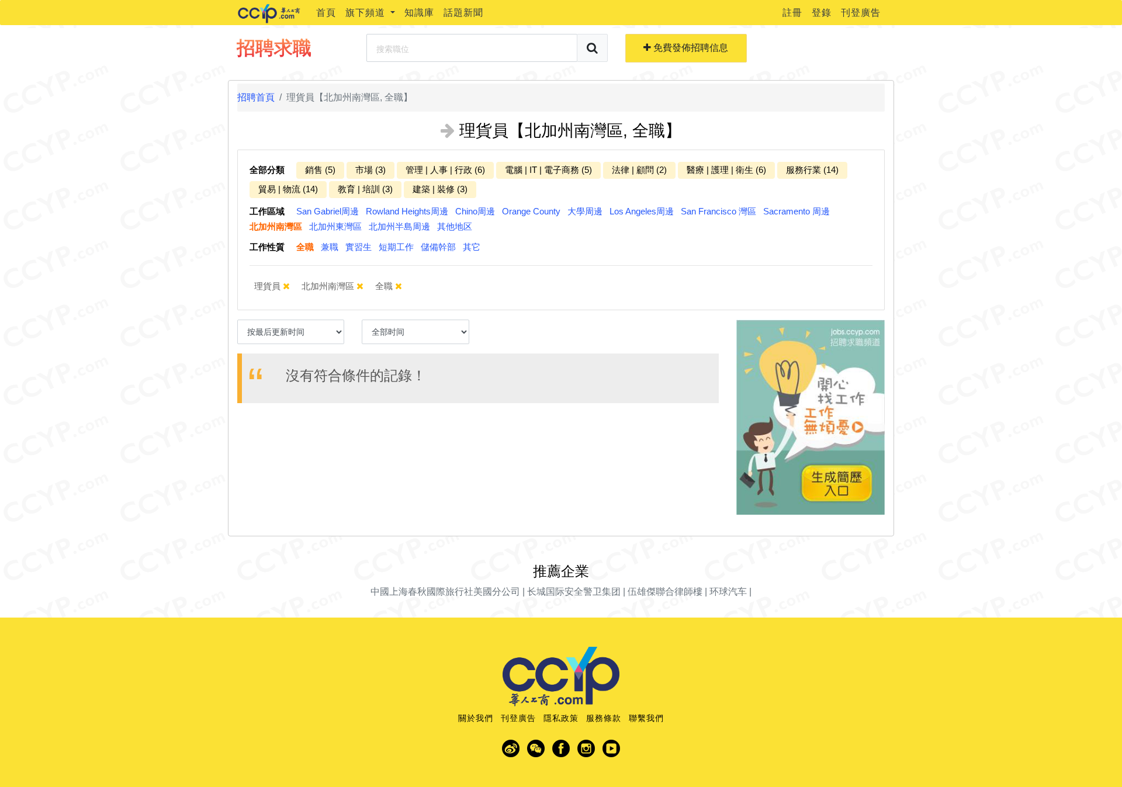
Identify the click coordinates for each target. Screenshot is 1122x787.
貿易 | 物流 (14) (288, 189)
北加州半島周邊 (399, 226)
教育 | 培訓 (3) (365, 189)
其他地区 (454, 226)
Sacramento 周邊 (796, 211)
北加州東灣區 (335, 226)
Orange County (531, 211)
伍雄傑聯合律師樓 (665, 592)
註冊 (792, 13)
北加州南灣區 (276, 226)
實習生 (358, 247)
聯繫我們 (646, 718)
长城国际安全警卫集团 (574, 592)
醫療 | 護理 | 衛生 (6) (726, 170)
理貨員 (268, 286)
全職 (305, 247)
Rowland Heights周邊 (407, 211)
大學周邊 (584, 211)
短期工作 (396, 247)
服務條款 (603, 718)
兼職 (329, 247)
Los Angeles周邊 (642, 211)
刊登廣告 (861, 13)
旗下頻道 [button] (366, 13)
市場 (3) (370, 170)
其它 (471, 247)
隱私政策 (561, 718)
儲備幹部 (438, 247)
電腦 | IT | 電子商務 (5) (548, 170)
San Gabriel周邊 (327, 211)
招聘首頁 (256, 97)
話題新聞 (463, 13)
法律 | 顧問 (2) (639, 170)
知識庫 (419, 13)
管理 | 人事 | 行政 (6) (445, 170)
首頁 (326, 13)
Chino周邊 (475, 211)
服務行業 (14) (812, 170)
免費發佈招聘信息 (689, 48)
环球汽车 (728, 592)
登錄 (822, 13)
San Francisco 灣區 (718, 211)
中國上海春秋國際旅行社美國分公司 (445, 592)
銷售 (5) (320, 170)
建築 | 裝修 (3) (440, 189)
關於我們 (475, 718)
